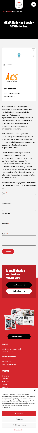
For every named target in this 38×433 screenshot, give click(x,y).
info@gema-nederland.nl (11, 349)
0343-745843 (7, 352)
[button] (35, 390)
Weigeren (19, 419)
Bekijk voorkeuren (19, 425)
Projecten (5, 382)
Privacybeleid (18, 430)
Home (3, 11)
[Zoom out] (33, 53)
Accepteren (19, 413)
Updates (5, 387)
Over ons (5, 376)
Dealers (9, 11)
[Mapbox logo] (7, 64)
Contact (5, 384)
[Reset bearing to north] (33, 56)
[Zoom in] (33, 50)
